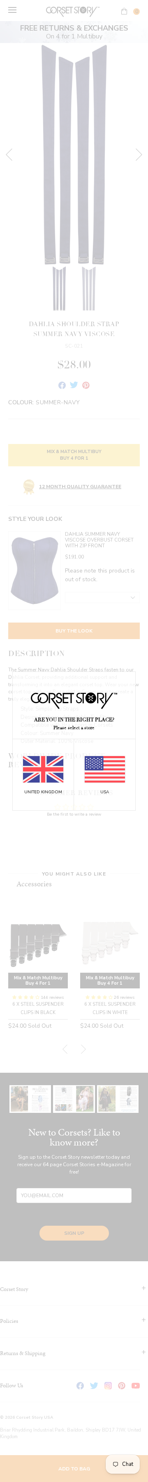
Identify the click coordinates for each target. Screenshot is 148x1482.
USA (104, 792)
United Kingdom (43, 792)
